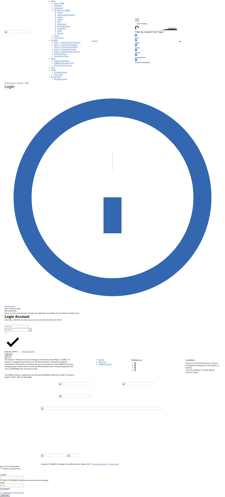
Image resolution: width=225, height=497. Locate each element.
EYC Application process (63, 65)
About (53, 1)
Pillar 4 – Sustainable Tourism (65, 49)
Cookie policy (114, 464)
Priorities (54, 40)
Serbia (59, 31)
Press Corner (59, 38)
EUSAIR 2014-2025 (105, 364)
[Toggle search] (137, 19)
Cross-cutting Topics (61, 56)
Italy (58, 22)
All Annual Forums (60, 79)
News (53, 68)
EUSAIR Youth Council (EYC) (64, 63)
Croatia (60, 17)
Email (2, 483)
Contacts (95, 41)
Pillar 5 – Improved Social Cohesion (67, 51)
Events (53, 70)
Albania (60, 12)
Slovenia (60, 33)
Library (56, 35)
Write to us (102, 362)
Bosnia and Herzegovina (66, 15)
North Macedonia (63, 26)
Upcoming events (60, 72)
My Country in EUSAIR (62, 10)
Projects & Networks (61, 61)
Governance (58, 8)
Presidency (58, 6)
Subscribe (4, 495)
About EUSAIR (59, 3)
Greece (59, 19)
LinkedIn (3, 475)
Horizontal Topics (60, 54)
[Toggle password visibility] (30, 329)
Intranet (101, 360)
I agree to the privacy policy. (12, 492)
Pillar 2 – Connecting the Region (66, 45)
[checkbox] (150, 36)
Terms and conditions (100, 464)
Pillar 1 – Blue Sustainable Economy (67, 42)
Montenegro (61, 24)
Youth (53, 58)
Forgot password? (28, 351)
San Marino (61, 29)
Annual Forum (56, 77)
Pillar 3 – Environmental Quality (66, 47)
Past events (58, 74)
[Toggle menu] (179, 41)
